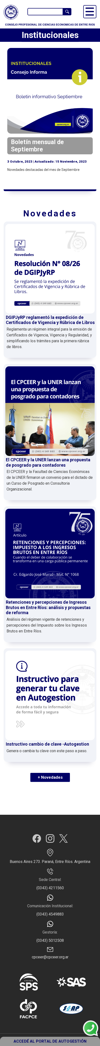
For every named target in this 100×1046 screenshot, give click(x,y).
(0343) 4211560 (50, 888)
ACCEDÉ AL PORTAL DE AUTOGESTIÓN (50, 1041)
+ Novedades (50, 777)
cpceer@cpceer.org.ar (50, 957)
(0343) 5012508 (50, 940)
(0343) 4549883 (50, 914)
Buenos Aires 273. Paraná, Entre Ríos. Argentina (50, 861)
